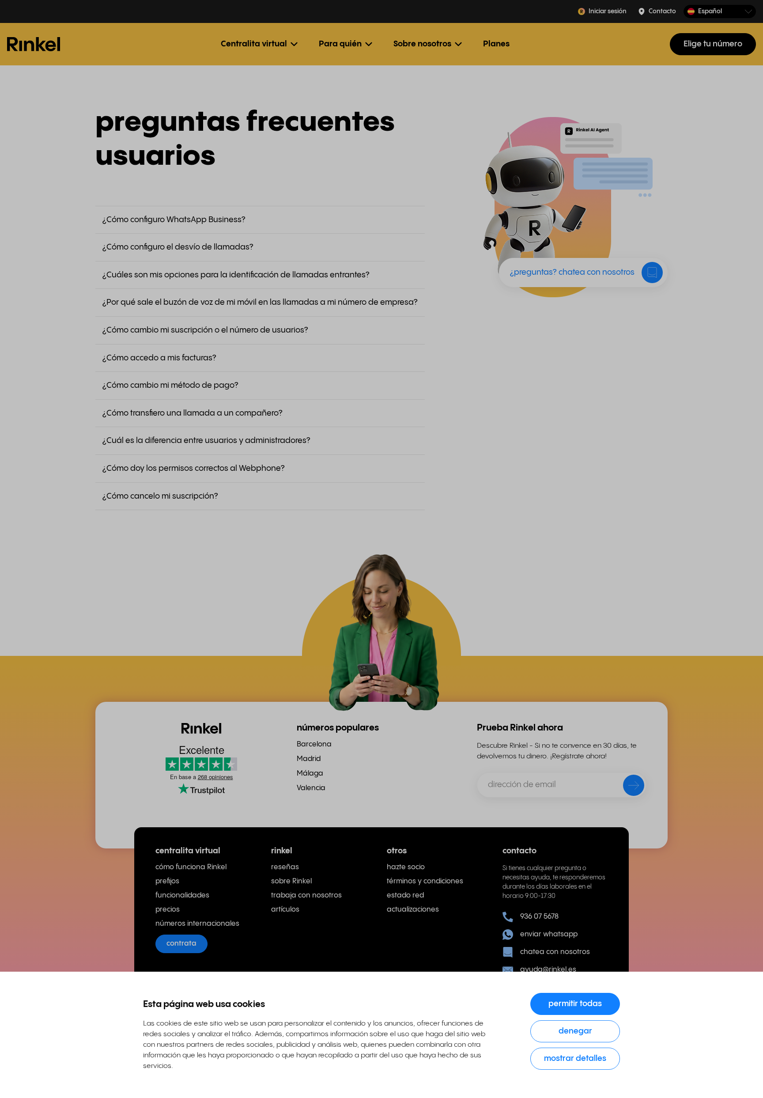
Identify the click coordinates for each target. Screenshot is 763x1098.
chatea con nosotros (555, 952)
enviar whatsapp (549, 934)
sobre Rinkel (291, 881)
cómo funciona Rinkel (191, 867)
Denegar (575, 1031)
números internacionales (197, 924)
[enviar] (627, 787)
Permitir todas (575, 1004)
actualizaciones (413, 909)
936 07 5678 (539, 916)
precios (167, 909)
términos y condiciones (425, 881)
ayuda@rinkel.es (548, 969)
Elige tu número (713, 44)
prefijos (167, 881)
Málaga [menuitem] (310, 773)
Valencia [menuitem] (311, 788)
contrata (181, 943)
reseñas (285, 867)
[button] (720, 12)
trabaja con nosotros (306, 895)
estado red (405, 895)
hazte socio (406, 867)
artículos (285, 909)
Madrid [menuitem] (309, 759)
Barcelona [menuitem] (314, 744)
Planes (496, 44)
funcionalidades (182, 895)
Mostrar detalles (575, 1058)
